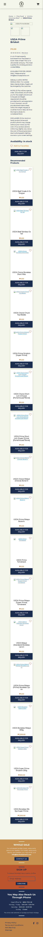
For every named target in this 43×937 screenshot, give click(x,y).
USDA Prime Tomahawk (21, 561)
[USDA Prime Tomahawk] (21, 547)
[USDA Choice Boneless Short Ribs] (21, 259)
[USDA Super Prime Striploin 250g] (21, 755)
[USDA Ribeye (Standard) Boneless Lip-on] (21, 630)
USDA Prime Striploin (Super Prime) (21, 354)
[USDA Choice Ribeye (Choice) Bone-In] (21, 466)
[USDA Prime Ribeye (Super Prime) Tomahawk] (21, 587)
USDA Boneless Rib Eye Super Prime (21, 810)
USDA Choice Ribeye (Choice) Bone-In (21, 480)
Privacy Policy (10, 923)
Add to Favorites (21, 146)
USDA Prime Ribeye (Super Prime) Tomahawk (22, 602)
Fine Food (20, 16)
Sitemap (8, 930)
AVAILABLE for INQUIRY (21, 153)
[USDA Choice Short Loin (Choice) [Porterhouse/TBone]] (21, 381)
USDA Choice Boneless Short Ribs (21, 273)
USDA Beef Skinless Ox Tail (21, 233)
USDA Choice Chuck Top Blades (21, 314)
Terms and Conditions (14, 925)
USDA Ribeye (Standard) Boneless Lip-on (21, 645)
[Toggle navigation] (5, 4)
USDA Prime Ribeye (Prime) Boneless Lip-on (21, 687)
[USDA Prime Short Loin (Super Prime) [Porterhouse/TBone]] (21, 423)
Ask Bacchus (10, 928)
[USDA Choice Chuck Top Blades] (21, 300)
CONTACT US (21, 859)
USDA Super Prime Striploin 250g (21, 769)
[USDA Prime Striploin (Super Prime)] (21, 340)
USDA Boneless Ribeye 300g (21, 729)
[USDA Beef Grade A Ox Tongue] (21, 178)
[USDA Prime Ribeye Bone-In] (21, 506)
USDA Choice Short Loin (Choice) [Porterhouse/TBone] (21, 396)
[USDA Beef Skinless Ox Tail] (21, 219)
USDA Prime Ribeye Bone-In (22, 520)
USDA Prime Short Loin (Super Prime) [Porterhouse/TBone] (21, 438)
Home (11, 16)
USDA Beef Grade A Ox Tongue (21, 192)
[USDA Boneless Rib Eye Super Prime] (21, 796)
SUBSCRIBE (21, 883)
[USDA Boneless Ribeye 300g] (21, 715)
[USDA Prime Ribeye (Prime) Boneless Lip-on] (21, 672)
